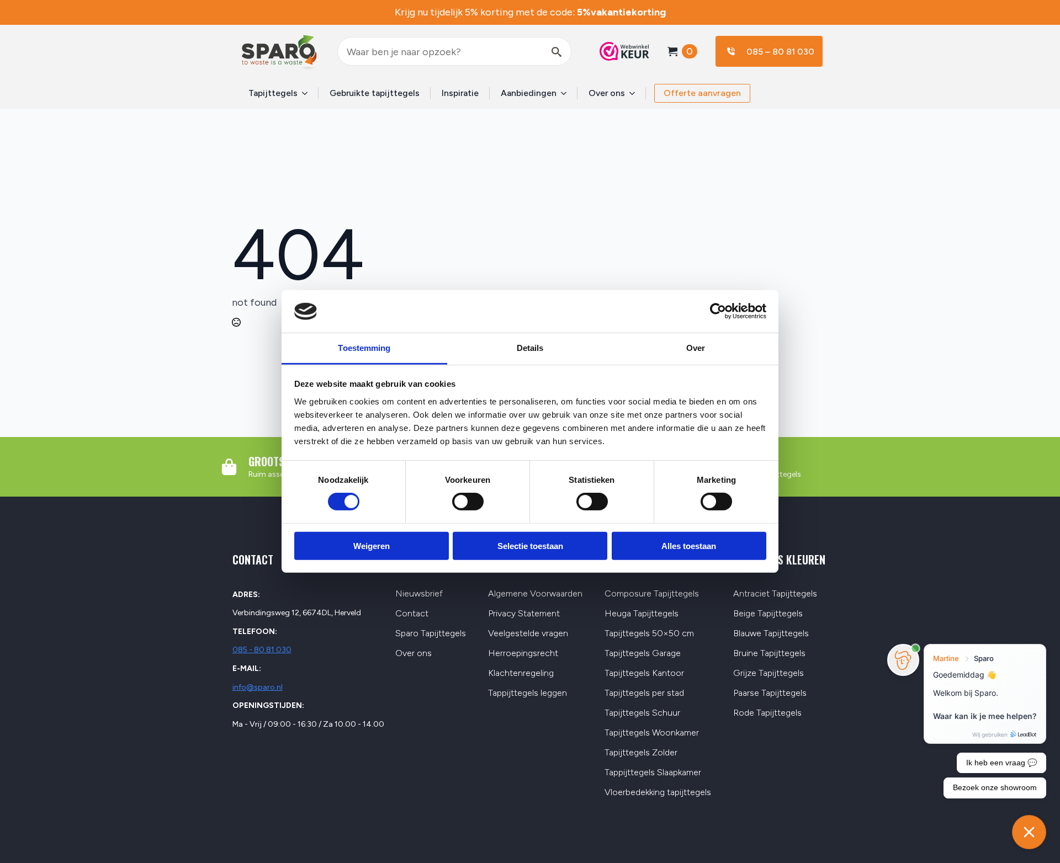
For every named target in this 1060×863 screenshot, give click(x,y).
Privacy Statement (524, 614)
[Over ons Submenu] (635, 93)
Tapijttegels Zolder (641, 753)
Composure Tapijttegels (652, 594)
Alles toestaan (688, 545)
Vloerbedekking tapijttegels (658, 792)
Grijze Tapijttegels (768, 673)
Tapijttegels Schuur (642, 713)
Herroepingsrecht (523, 653)
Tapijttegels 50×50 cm (649, 633)
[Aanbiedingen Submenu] (566, 93)
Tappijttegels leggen (527, 693)
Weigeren (371, 545)
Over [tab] (695, 348)
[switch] (468, 501)
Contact (411, 614)
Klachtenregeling (521, 673)
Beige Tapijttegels (768, 614)
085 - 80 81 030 (262, 649)
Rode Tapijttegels (767, 713)
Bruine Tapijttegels (769, 653)
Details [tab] (530, 348)
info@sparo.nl (257, 687)
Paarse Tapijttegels (770, 693)
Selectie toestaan (530, 545)
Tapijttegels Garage (643, 653)
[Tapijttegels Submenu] (308, 93)
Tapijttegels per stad (644, 693)
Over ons (607, 93)
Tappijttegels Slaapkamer (653, 772)
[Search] (556, 52)
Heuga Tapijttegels (642, 614)
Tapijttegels (273, 93)
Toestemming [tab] (364, 348)
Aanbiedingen (528, 93)
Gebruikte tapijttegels (375, 93)
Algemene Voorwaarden (535, 594)
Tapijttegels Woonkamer (652, 733)
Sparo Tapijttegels (430, 633)
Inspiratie (460, 93)
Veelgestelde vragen (528, 633)
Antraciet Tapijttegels (775, 594)
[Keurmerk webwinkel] (619, 51)
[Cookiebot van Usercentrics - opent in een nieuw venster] (718, 311)
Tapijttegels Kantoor (644, 673)
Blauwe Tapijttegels (771, 633)
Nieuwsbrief (419, 594)
